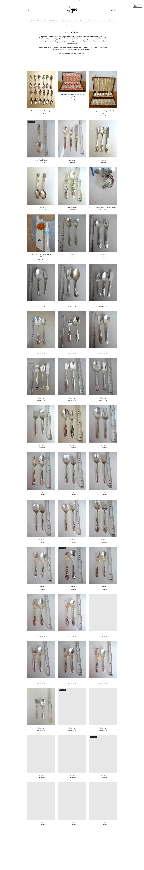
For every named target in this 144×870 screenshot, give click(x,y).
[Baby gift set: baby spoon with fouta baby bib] (41, 233)
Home (32, 20)
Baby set (72, 254)
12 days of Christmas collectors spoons (41, 111)
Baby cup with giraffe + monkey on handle (103, 207)
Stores (88, 20)
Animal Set (103, 160)
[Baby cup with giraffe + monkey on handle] (103, 186)
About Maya (102, 20)
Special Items (66, 20)
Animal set (72, 160)
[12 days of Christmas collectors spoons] (41, 89)
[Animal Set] (103, 138)
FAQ (94, 20)
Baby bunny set (72, 207)
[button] (137, 6)
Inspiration (78, 20)
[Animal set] (72, 138)
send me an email (87, 42)
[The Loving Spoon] (72, 10)
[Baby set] (72, 233)
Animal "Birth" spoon (41, 160)
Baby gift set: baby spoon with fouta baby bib (41, 255)
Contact (111, 20)
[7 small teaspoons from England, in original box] (103, 89)
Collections (53, 20)
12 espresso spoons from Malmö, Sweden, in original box (72, 95)
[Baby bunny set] (72, 186)
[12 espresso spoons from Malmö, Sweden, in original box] (72, 81)
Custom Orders (41, 20)
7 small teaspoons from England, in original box (103, 112)
